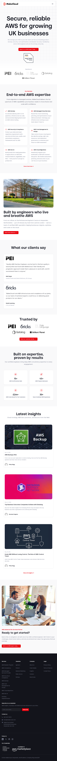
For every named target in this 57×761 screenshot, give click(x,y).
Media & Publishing (20, 671)
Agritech (18, 665)
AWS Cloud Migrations (40, 150)
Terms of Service (48, 668)
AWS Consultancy (6, 668)
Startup (18, 677)
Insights (32, 671)
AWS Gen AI (11, 150)
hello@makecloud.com (10, 719)
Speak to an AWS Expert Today (27, 49)
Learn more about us (10, 232)
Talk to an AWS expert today (10, 646)
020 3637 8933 (8, 717)
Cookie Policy (47, 671)
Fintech (18, 668)
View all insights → (28, 573)
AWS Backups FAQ (10, 455)
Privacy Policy (47, 665)
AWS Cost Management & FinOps (41, 130)
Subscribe (25, 709)
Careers (32, 674)
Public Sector (19, 674)
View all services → (28, 166)
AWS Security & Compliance (16, 129)
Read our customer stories (27, 339)
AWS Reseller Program (7, 665)
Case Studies (33, 668)
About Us (32, 665)
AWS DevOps (11, 111)
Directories (32, 677)
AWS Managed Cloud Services (42, 111)
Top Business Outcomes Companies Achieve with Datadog (24, 504)
